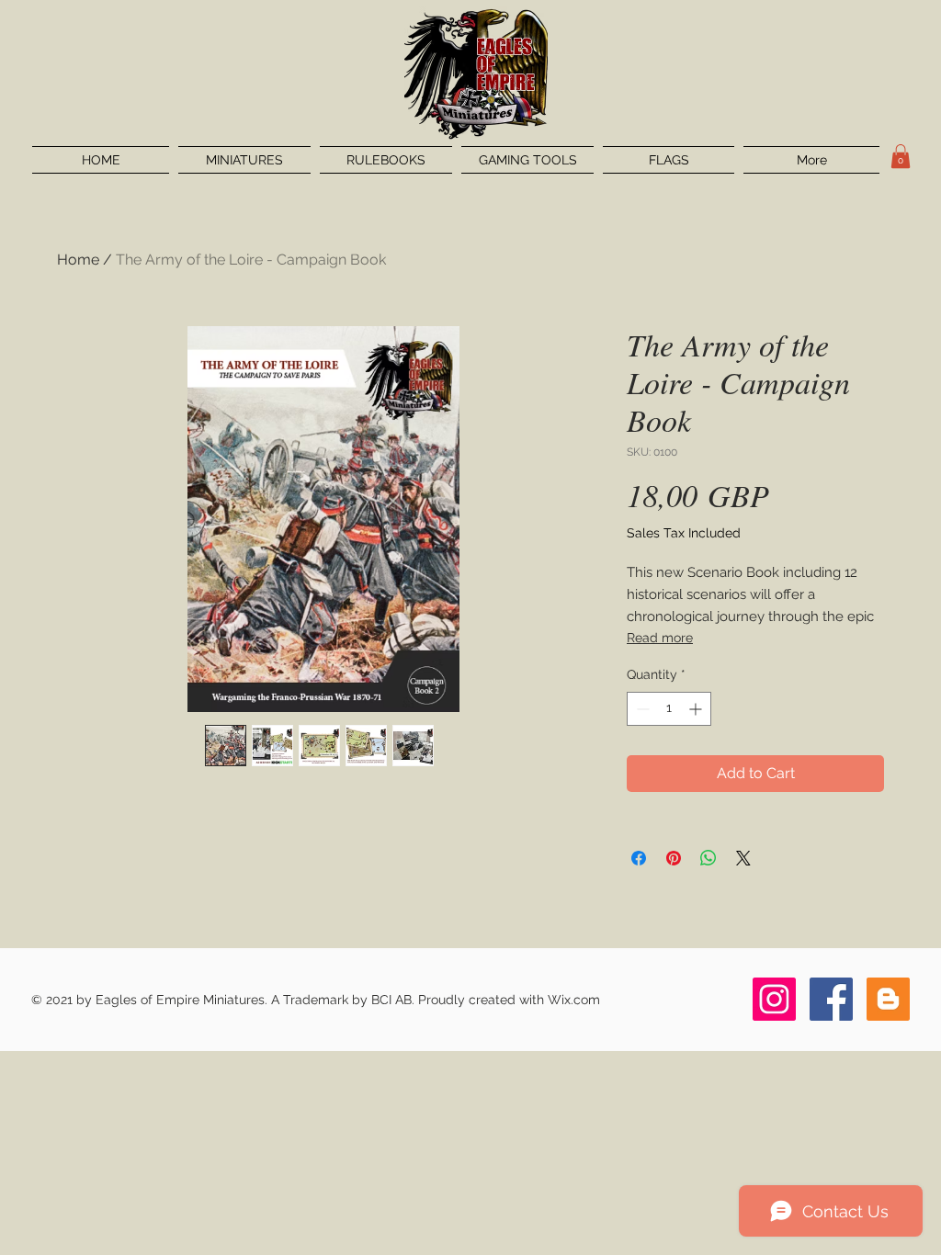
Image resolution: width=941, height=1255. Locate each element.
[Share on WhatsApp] (708, 858)
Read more (660, 637)
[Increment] (697, 709)
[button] (900, 156)
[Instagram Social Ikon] (774, 999)
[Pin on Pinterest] (674, 858)
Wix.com (574, 999)
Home (78, 259)
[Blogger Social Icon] (888, 999)
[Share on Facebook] (639, 858)
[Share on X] (743, 858)
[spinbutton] (669, 709)
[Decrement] (640, 709)
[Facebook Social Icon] (831, 999)
